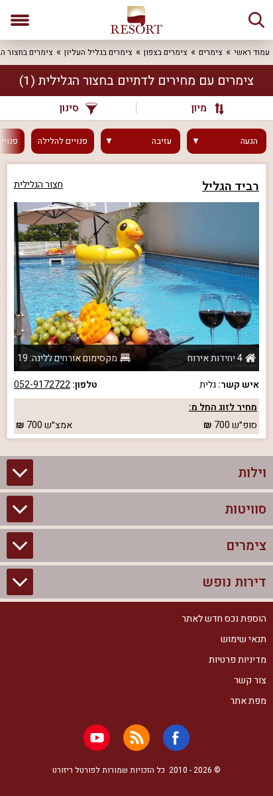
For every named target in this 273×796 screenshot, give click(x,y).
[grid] (136, 301)
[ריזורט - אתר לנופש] (136, 20)
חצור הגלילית (38, 185)
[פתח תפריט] (20, 20)
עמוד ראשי (252, 52)
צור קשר (250, 680)
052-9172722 (42, 385)
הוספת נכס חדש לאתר (224, 619)
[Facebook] (176, 737)
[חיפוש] (256, 20)
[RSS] (136, 737)
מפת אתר (248, 701)
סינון (69, 108)
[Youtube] (96, 737)
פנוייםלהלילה (62, 141)
